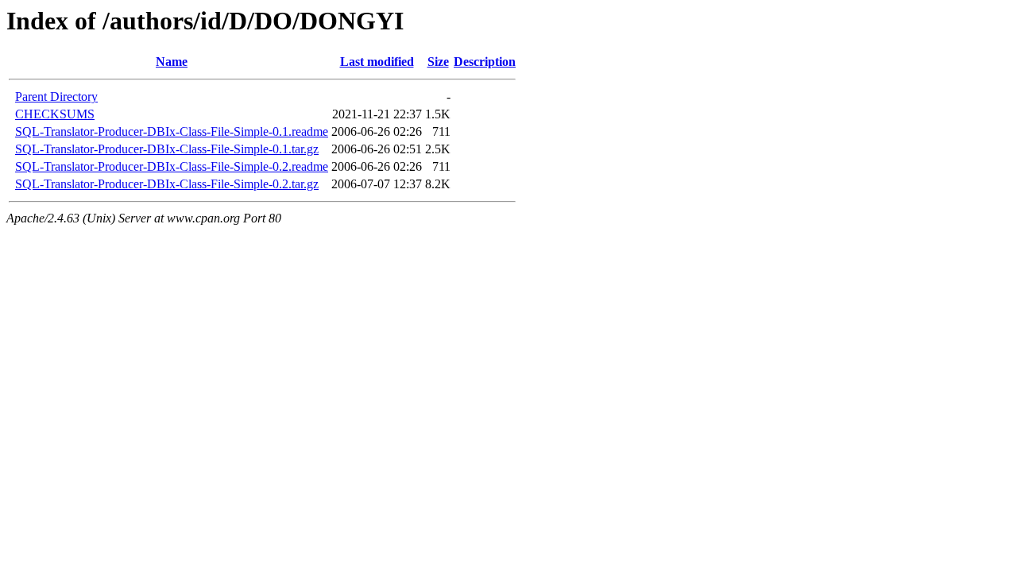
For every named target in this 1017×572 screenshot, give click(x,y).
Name (172, 61)
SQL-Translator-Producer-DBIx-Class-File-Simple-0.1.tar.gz (167, 149)
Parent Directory (56, 96)
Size (438, 61)
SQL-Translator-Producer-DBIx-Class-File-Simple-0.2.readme (171, 166)
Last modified (377, 61)
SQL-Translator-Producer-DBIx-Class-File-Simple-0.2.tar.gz (167, 184)
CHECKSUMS (55, 114)
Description (485, 61)
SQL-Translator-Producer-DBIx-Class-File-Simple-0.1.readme (171, 131)
